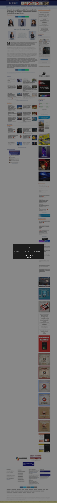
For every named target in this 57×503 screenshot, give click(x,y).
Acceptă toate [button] (25, 255)
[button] (28, 257)
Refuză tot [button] (31, 255)
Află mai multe (30, 248)
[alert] (28, 251)
